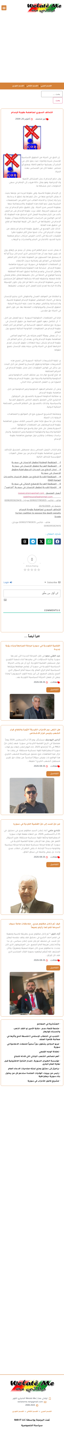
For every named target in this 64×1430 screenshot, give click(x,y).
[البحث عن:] (52, 94)
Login (7, 582)
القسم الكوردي (18, 86)
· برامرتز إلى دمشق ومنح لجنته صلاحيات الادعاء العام (34, 1069)
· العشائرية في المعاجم (48, 1024)
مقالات (53, 682)
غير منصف (40, 119)
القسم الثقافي (32, 86)
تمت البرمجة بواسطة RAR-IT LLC (32, 1420)
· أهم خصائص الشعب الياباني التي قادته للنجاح (37, 1056)
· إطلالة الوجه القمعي (49, 1052)
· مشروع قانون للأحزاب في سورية (44, 1081)
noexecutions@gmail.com (31, 493)
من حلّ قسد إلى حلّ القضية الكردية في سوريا (36, 824)
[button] (3, 7)
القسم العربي (46, 86)
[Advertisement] (32, 49)
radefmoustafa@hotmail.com (38, 497)
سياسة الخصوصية (32, 1426)
